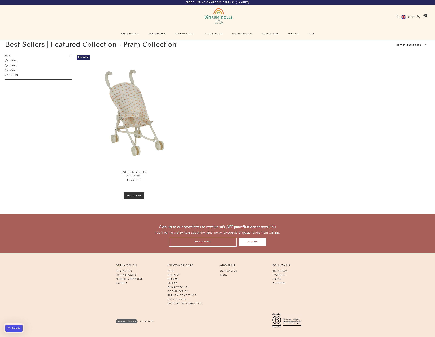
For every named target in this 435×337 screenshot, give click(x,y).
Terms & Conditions (182, 295)
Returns (174, 279)
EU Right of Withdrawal (185, 304)
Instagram (280, 271)
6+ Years (13, 75)
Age (7, 55)
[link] (11, 61)
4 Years (13, 65)
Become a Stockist (129, 279)
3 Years (13, 61)
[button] (411, 44)
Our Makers (228, 271)
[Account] (418, 17)
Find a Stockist (127, 275)
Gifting (293, 34)
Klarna (173, 283)
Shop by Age (270, 34)
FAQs (171, 271)
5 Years (13, 70)
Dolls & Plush (213, 34)
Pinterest (279, 283)
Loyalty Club (177, 300)
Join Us (252, 242)
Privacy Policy (178, 287)
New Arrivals (130, 34)
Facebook (279, 275)
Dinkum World (242, 34)
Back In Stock (184, 34)
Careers (121, 283)
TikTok (277, 279)
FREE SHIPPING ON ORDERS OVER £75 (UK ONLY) (217, 2)
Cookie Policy (178, 291)
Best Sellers (157, 34)
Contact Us (124, 271)
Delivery (174, 275)
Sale (311, 34)
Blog (223, 275)
